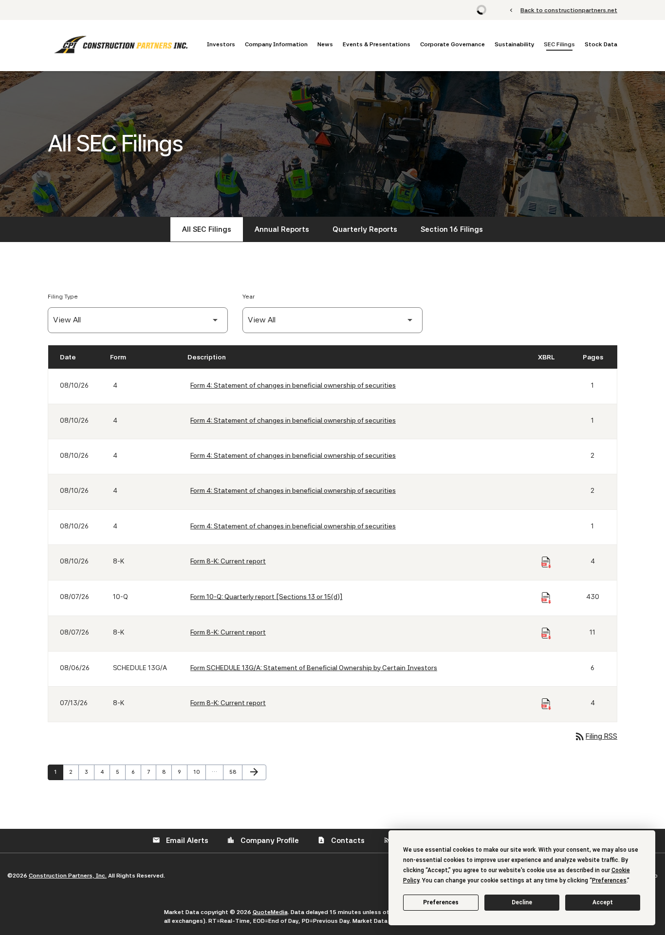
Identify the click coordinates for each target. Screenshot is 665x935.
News (325, 44)
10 (199, 771)
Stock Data (601, 44)
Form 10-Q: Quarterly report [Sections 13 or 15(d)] (266, 596)
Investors (221, 44)
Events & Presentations (376, 44)
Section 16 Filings (452, 229)
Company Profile (263, 840)
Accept (602, 902)
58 (235, 771)
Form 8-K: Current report (228, 561)
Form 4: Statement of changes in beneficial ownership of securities (293, 385)
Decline (522, 902)
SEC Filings (559, 44)
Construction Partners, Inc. (68, 875)
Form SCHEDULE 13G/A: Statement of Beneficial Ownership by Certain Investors (313, 668)
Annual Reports (282, 229)
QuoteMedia (270, 912)
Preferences (441, 902)
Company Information (276, 44)
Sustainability (514, 44)
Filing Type (63, 296)
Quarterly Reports (364, 229)
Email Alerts (180, 840)
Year (248, 296)
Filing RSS (595, 736)
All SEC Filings (206, 229)
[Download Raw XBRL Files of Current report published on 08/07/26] (546, 633)
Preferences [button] (609, 880)
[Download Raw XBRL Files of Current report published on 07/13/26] (546, 704)
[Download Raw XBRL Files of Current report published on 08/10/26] (546, 562)
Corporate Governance (452, 44)
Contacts (341, 840)
